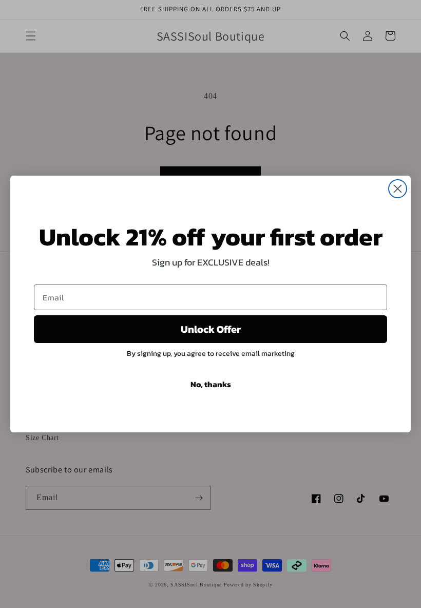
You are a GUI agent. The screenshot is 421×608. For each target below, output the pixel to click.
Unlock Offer (211, 329)
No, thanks (210, 384)
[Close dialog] (398, 189)
